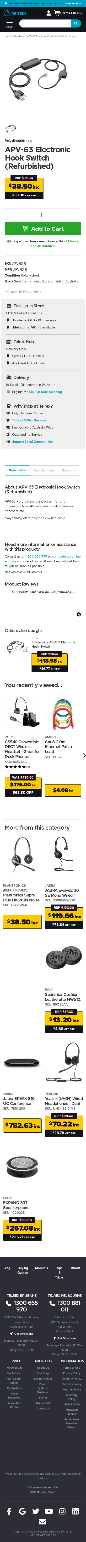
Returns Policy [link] (72, 1389)
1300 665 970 (36, 556)
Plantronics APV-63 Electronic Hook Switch (54, 642)
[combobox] (45, 23)
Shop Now (72, 3)
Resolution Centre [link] (14, 1405)
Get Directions (23, 1334)
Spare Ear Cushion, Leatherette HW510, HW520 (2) (63, 999)
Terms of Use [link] (71, 1368)
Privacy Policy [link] (72, 1373)
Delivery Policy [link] (71, 1384)
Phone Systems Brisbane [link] (43, 1388)
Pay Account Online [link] (14, 1380)
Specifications (44, 470)
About (75, 1267)
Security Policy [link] (71, 1378)
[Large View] (12, 129)
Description (18, 470)
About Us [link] (43, 1368)
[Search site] (76, 23)
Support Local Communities (33, 441)
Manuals (41, 1267)
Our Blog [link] (43, 1373)
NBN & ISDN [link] (72, 1404)
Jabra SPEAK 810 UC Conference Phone (19, 1103)
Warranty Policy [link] (71, 1397)
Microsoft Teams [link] (72, 1412)
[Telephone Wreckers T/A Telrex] (15, 13)
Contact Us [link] (43, 1408)
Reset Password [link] (14, 1395)
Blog (7, 1267)
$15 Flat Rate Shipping (45, 391)
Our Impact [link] (43, 1403)
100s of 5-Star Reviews (29, 420)
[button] (23, 292)
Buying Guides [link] (43, 1378)
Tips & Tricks (59, 1272)
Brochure (69, 470)
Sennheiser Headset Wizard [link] (71, 1423)
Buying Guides (22, 1270)
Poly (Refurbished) (18, 140)
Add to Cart (46, 229)
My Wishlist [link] (14, 1388)
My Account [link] (14, 1368)
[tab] (17, 470)
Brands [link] (43, 1397)
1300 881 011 (68, 1306)
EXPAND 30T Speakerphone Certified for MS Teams (17, 1210)
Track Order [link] (14, 1373)
